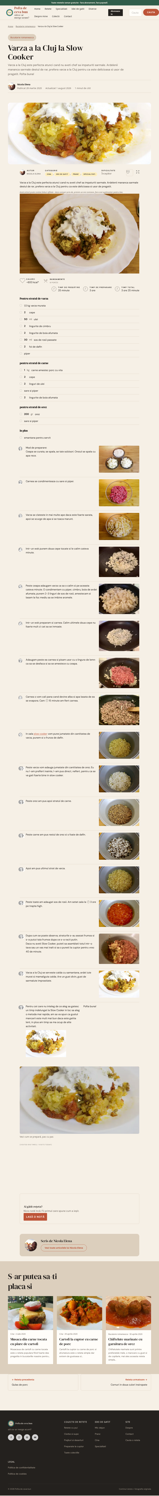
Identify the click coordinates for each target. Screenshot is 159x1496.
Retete (48, 8)
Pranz (76, 174)
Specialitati (61, 8)
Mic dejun (100, 1427)
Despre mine (41, 16)
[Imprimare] (129, 172)
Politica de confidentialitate (21, 1467)
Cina (49, 174)
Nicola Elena (23, 84)
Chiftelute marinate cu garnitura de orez (125, 1341)
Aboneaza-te (115, 12)
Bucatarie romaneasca (25, 26)
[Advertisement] (43, 1165)
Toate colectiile (71, 1452)
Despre (129, 1427)
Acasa (10, 26)
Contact (68, 16)
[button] (137, 171)
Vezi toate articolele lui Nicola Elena (64, 1247)
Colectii (56, 16)
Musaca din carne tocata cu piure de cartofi (28, 1341)
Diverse (92, 8)
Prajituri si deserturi (73, 1440)
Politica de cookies (17, 1473)
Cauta (151, 12)
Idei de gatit (78, 8)
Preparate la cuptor (74, 1446)
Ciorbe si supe (71, 1434)
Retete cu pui (70, 1427)
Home (37, 8)
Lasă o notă (35, 1216)
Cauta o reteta (132, 1440)
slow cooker (40, 733)
